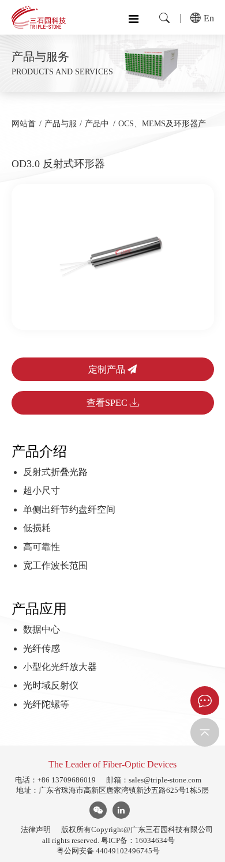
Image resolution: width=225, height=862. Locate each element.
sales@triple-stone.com (165, 780)
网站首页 (24, 128)
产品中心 (97, 128)
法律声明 (36, 829)
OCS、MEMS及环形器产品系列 (162, 128)
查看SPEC (108, 403)
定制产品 (107, 369)
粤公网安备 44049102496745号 (108, 850)
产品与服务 (60, 128)
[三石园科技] (39, 17)
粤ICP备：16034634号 (138, 840)
